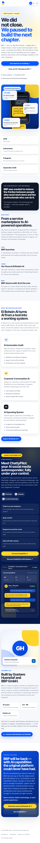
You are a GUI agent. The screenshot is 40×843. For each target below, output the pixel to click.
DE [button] (37, 3)
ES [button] (34, 3)
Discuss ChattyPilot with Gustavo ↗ (20, 559)
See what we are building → (20, 63)
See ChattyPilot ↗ (20, 812)
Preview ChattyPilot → (20, 554)
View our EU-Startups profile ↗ (20, 69)
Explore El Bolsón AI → (11, 439)
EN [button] (30, 3)
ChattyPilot (13, 834)
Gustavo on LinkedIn (24, 834)
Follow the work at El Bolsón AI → (20, 806)
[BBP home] (3, 3)
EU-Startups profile (6, 838)
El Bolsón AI (4, 834)
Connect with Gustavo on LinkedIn (18, 734)
